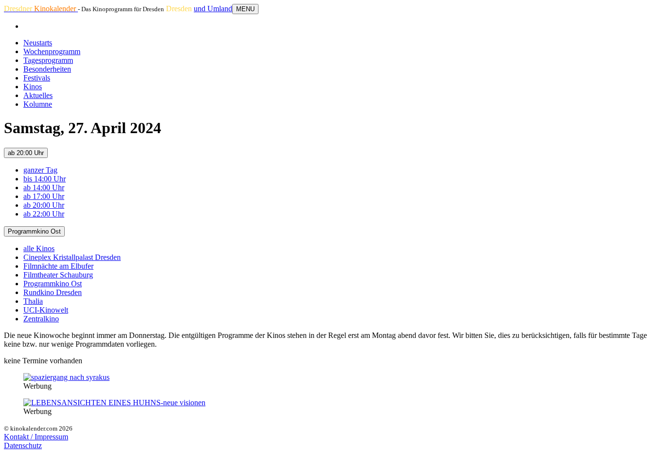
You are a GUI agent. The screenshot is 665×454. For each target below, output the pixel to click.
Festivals (36, 78)
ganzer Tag (40, 170)
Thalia (33, 301)
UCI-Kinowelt (45, 310)
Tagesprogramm (48, 60)
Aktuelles (38, 95)
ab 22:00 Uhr (43, 214)
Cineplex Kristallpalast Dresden (72, 257)
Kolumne (37, 104)
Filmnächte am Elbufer (58, 266)
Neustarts (37, 43)
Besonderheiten (47, 69)
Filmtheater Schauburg (58, 275)
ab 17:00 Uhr (43, 196)
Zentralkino (41, 319)
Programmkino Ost (34, 231)
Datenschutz (23, 445)
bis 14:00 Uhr (44, 179)
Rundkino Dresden (52, 292)
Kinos (32, 86)
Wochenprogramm (51, 51)
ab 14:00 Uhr (43, 187)
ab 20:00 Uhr (26, 153)
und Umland (213, 8)
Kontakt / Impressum (36, 437)
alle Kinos (39, 248)
